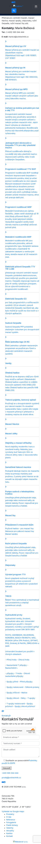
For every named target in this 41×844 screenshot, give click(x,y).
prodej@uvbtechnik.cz (11, 777)
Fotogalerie (11, 822)
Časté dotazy (12, 825)
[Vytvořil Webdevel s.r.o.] (20, 841)
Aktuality (10, 830)
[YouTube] (13, 2)
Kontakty (5, 715)
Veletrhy (9, 828)
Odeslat (6, 768)
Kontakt (9, 836)
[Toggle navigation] (36, 7)
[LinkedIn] (14, 2)
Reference (10, 820)
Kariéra (9, 833)
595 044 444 (10, 773)
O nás (8, 817)
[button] (18, 6)
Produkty (10, 814)
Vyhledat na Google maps (13, 811)
